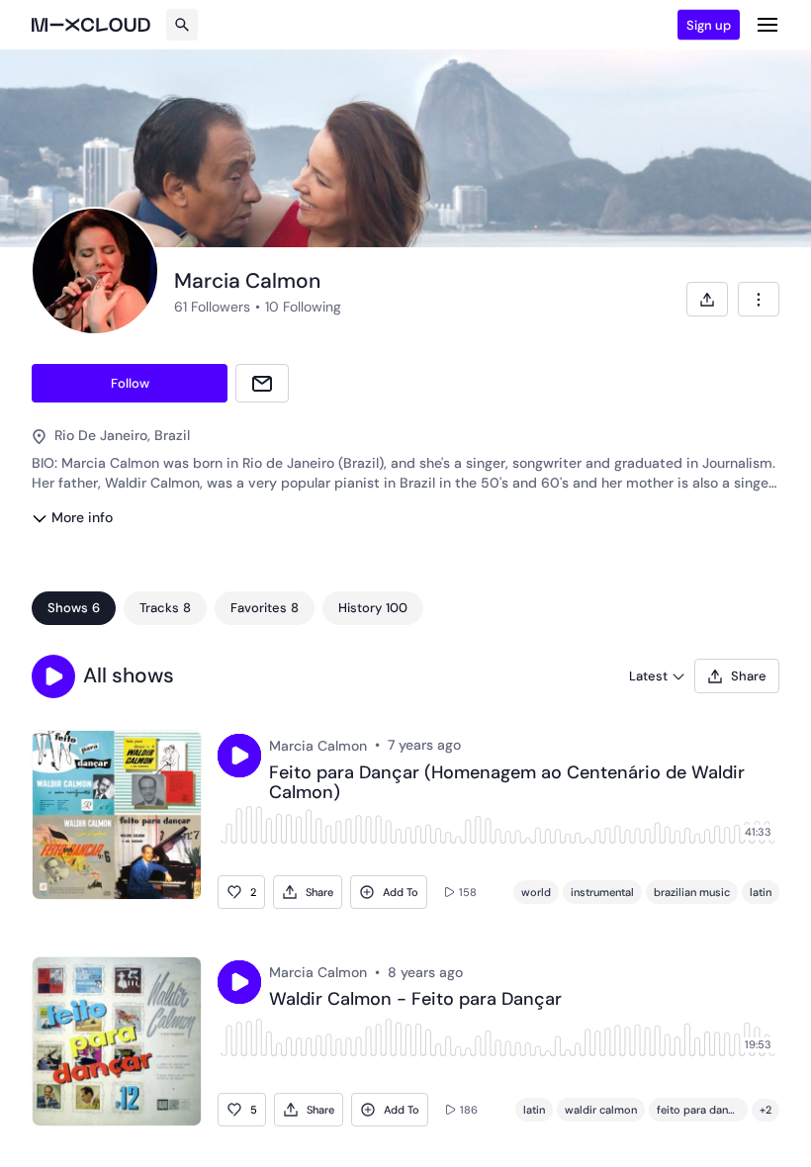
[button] (53, 676)
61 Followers (212, 306)
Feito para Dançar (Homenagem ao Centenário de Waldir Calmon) (507, 783)
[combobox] (758, 299)
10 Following (303, 306)
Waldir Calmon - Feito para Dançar (415, 1000)
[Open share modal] (707, 299)
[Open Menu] (767, 25)
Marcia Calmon (318, 746)
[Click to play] (239, 755)
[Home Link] (91, 25)
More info (82, 517)
